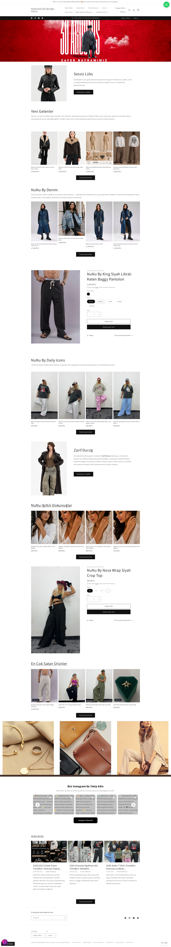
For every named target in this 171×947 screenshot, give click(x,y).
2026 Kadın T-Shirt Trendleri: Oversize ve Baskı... (121, 867)
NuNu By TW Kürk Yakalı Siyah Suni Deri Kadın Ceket (42, 168)
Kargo (96, 287)
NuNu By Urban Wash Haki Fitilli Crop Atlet (98, 705)
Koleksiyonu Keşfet (83, 92)
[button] (129, 10)
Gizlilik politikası (76, 942)
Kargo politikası (120, 942)
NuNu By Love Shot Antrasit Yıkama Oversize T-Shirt (71, 422)
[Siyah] (88, 294)
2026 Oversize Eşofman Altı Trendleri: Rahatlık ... (84, 867)
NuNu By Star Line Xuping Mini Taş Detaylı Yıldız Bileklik (98, 547)
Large (111, 302)
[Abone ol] (64, 917)
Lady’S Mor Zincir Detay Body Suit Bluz (69, 705)
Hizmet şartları (110, 942)
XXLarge (92, 306)
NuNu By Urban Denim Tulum (94, 244)
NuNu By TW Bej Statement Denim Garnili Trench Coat (125, 244)
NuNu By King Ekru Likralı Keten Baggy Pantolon (42, 705)
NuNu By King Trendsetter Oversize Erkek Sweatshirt (125, 168)
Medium (100, 301)
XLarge (120, 302)
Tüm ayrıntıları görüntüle (122, 335)
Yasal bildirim (129, 942)
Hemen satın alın (109, 327)
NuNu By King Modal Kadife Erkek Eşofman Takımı (98, 168)
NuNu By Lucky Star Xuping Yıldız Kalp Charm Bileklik (126, 547)
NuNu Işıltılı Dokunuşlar (51, 505)
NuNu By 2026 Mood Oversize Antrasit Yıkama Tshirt (126, 422)
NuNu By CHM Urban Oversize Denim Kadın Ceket (70, 239)
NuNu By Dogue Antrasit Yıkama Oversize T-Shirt (43, 422)
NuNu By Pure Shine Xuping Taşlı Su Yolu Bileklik (43, 547)
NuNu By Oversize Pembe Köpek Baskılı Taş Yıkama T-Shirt (98, 422)
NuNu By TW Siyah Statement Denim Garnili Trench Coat (44, 244)
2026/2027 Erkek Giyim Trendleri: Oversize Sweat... (47, 867)
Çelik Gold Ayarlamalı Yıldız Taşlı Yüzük (124, 705)
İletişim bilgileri (87, 942)
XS (90, 591)
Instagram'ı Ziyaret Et (85, 820)
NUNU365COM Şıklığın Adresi (42, 942)
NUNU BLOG (37, 836)
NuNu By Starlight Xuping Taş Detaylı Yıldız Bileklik (71, 547)
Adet (88, 310)
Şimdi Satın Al (85, 50)
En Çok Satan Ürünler (49, 663)
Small (91, 301)
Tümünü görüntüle (85, 178)
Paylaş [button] (91, 335)
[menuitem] (69, 8)
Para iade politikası (99, 942)
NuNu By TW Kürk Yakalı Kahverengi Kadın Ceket (70, 168)
